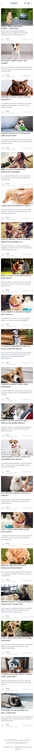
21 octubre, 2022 (11, 581)
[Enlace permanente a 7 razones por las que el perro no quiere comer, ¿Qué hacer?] (17, 665)
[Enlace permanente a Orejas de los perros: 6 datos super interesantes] (17, 375)
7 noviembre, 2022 (11, 473)
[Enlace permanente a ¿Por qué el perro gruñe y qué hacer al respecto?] (17, 484)
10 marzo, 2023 (10, 113)
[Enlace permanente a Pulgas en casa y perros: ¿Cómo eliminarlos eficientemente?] (17, 556)
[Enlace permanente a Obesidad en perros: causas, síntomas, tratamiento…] (17, 88)
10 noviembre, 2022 (11, 400)
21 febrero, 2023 (10, 149)
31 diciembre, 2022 (11, 291)
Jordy (7, 38)
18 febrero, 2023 (10, 185)
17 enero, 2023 (10, 219)
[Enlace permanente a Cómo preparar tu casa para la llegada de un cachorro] (17, 303)
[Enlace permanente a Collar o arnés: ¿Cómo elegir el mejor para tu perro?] (17, 520)
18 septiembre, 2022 (12, 690)
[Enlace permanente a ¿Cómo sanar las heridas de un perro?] (17, 196)
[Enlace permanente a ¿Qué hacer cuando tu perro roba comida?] (17, 51)
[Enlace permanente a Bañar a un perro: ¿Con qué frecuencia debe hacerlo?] (17, 266)
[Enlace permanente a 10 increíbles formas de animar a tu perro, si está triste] (17, 701)
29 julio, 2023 (10, 40)
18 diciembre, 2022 (11, 326)
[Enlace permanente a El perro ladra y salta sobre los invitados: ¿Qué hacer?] (17, 629)
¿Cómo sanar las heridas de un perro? (15, 206)
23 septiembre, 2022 (12, 654)
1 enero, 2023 (10, 255)
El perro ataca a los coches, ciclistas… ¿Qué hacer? (11, 27)
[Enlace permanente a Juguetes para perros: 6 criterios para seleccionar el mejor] (17, 124)
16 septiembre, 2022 (12, 726)
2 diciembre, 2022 (11, 364)
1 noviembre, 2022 (11, 509)
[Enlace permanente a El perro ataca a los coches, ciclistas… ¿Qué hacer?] (17, 17)
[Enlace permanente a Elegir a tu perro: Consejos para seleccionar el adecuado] (17, 160)
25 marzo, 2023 (10, 77)
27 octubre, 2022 (11, 545)
